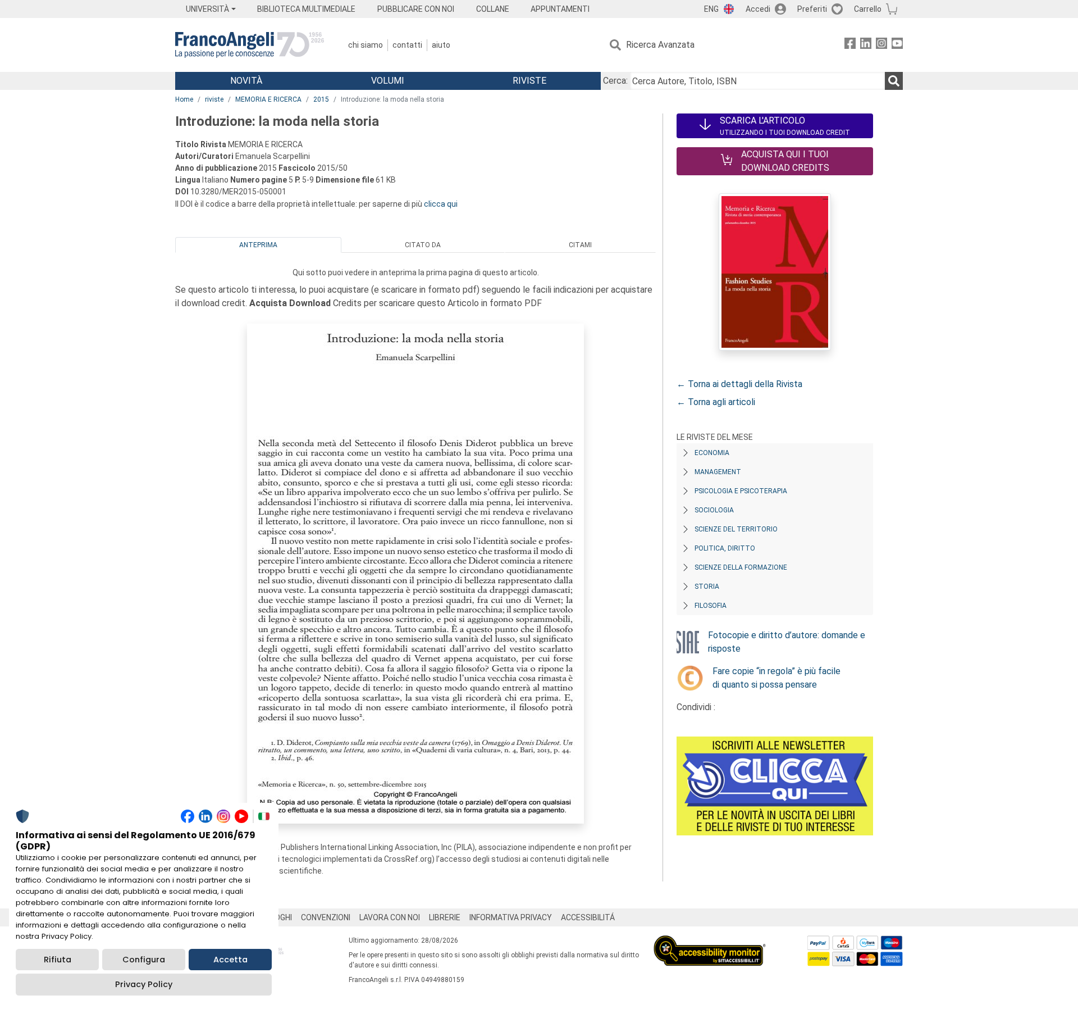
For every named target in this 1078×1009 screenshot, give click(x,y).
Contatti (407, 44)
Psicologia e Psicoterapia (741, 491)
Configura (143, 959)
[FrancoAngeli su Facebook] (850, 45)
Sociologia (714, 510)
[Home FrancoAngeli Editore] (249, 45)
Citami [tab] (580, 245)
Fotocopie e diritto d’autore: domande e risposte (786, 642)
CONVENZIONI (325, 917)
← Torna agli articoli (716, 402)
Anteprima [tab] (258, 245)
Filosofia (711, 606)
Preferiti (812, 8)
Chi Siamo (365, 44)
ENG (711, 8)
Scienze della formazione (741, 567)
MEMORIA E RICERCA (268, 99)
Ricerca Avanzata (660, 44)
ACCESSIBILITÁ (588, 917)
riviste (214, 99)
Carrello (867, 8)
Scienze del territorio (736, 529)
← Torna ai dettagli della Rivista (739, 384)
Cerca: (615, 80)
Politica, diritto (725, 548)
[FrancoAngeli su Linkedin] (865, 45)
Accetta (230, 959)
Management (718, 472)
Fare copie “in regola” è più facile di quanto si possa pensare (776, 678)
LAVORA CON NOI (389, 917)
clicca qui (441, 203)
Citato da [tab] (423, 245)
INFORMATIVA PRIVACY (510, 917)
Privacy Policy (143, 984)
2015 (321, 99)
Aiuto (441, 44)
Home (184, 99)
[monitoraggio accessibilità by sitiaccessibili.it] (710, 942)
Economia (712, 453)
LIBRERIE (444, 917)
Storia (707, 586)
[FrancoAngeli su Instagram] (881, 45)
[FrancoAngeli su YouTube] (897, 45)
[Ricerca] (894, 81)
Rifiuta (57, 959)
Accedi (758, 8)
